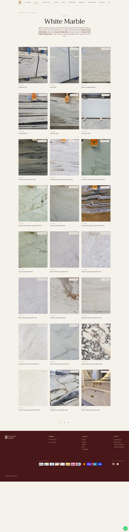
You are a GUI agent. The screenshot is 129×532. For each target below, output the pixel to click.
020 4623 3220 (53, 439)
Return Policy (117, 442)
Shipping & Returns (119, 446)
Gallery (84, 444)
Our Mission (85, 449)
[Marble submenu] (39, 2)
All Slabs (27, 2)
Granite (56, 2)
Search (84, 439)
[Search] (109, 2)
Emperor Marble (13, 476)
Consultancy (92, 2)
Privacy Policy (117, 439)
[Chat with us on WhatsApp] (125, 528)
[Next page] (68, 422)
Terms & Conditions (119, 444)
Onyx (63, 2)
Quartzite (46, 2)
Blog (83, 446)
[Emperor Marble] (20, 2)
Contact (102, 2)
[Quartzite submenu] (50, 2)
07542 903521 (52, 442)
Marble (36, 2)
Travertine (71, 2)
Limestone (82, 2)
